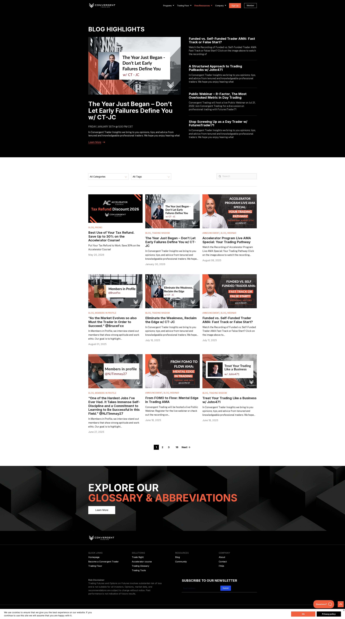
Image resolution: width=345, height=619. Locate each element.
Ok (303, 614)
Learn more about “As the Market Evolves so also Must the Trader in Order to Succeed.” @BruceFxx (113, 278)
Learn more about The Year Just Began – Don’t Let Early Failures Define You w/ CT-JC (171, 197)
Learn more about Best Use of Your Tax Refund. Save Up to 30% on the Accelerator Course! (115, 197)
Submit (226, 588)
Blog (91, 227)
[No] (343, 610)
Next (184, 447)
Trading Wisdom (161, 233)
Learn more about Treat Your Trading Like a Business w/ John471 (226, 357)
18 (177, 447)
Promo (98, 227)
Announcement (211, 233)
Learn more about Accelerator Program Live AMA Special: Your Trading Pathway (226, 197)
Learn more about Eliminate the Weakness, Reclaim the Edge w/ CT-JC (169, 277)
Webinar (231, 233)
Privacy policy (329, 614)
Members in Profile (105, 313)
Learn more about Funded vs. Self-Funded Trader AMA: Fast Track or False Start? (225, 277)
